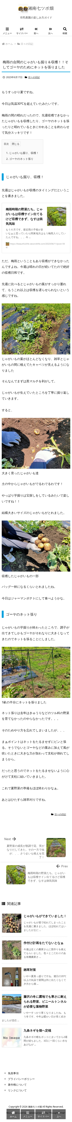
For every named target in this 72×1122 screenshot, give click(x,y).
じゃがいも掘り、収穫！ (22, 153)
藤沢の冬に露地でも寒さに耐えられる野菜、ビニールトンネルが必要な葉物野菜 (45, 1001)
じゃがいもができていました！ (45, 916)
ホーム (9, 44)
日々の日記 (27, 44)
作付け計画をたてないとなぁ (44, 943)
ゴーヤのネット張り (19, 159)
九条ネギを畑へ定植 (37, 1030)
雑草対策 (30, 970)
